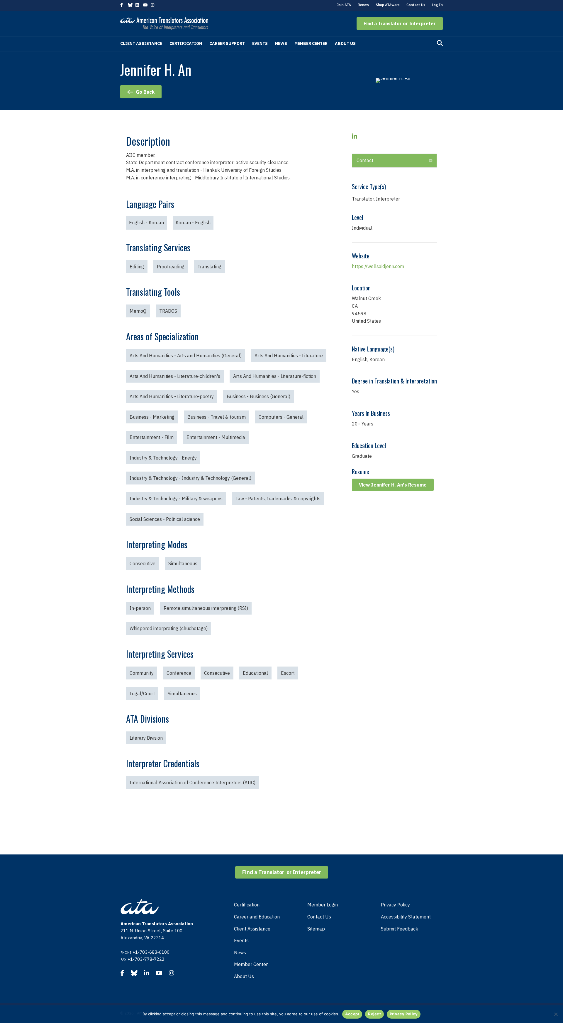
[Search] (440, 43)
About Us (345, 43)
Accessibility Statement (406, 917)
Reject (374, 1014)
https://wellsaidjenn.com (378, 266)
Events (260, 43)
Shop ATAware (388, 5)
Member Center (311, 43)
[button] (400, 23)
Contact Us (415, 5)
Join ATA (344, 5)
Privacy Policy (395, 905)
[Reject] (556, 1014)
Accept (352, 1014)
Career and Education (257, 917)
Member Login (322, 905)
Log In (437, 5)
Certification (185, 43)
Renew (363, 5)
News (281, 43)
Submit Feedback (399, 929)
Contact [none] (365, 160)
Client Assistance (141, 43)
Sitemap (316, 929)
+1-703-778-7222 (146, 959)
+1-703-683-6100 (151, 952)
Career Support (227, 43)
